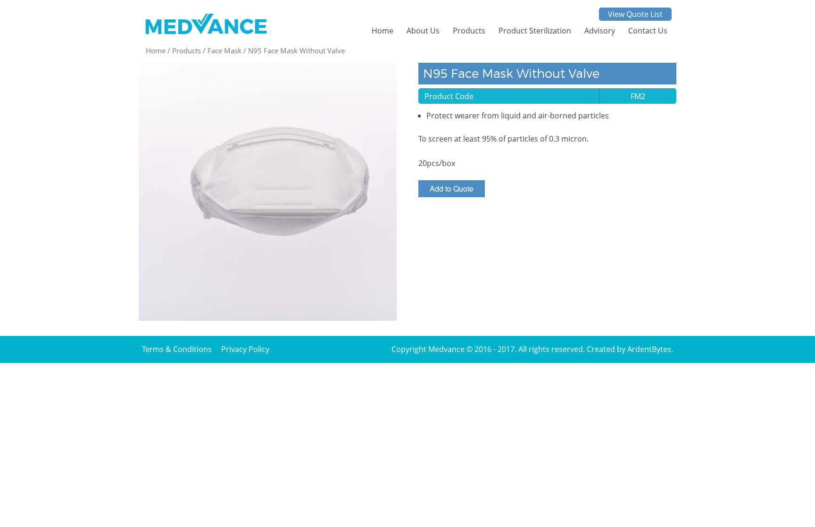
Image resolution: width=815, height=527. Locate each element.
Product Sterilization (535, 30)
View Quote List (635, 14)
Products (469, 30)
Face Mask (224, 50)
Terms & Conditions (177, 349)
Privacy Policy (245, 349)
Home (382, 30)
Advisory (599, 30)
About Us (423, 30)
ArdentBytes (649, 349)
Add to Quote (452, 188)
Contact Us (647, 30)
